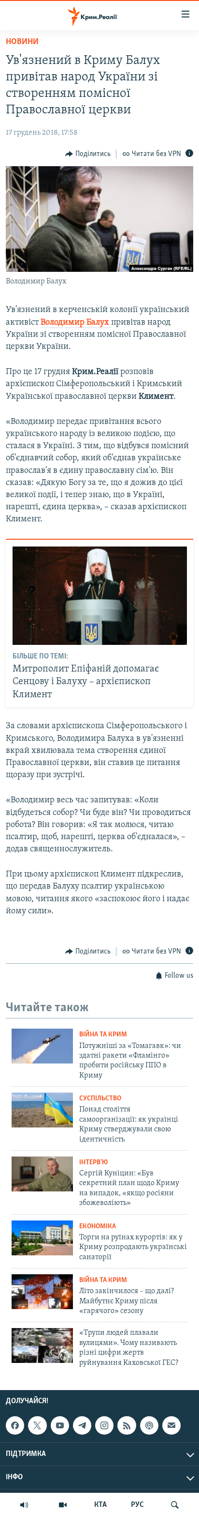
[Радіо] (24, 1505)
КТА (100, 1505)
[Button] (88, 154)
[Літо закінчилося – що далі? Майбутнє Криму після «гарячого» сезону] (42, 1291)
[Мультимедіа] (62, 1505)
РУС (137, 1505)
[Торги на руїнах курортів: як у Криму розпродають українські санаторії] (42, 1237)
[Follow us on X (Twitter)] (37, 1425)
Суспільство (100, 1098)
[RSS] (126, 1425)
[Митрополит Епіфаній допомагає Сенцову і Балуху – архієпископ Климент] (100, 596)
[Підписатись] (171, 1425)
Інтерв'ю (93, 1162)
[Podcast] (149, 1425)
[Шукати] (174, 1505)
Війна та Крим (103, 1034)
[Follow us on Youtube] (60, 1425)
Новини (22, 42)
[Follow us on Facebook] (15, 1425)
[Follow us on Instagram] (104, 1425)
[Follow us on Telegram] (82, 1425)
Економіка (97, 1226)
